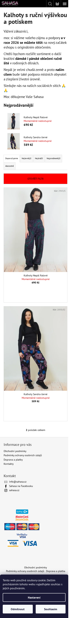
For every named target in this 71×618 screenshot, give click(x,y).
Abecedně (9, 166)
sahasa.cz (14, 490)
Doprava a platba (55, 571)
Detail (36, 291)
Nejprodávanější (53, 158)
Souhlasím (50, 609)
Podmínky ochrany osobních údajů (23, 455)
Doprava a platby (13, 459)
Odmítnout (18, 609)
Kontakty (9, 463)
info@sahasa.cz (17, 481)
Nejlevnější (26, 158)
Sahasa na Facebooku (21, 486)
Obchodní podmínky (15, 451)
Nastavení (34, 597)
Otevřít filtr (35, 178)
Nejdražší (39, 158)
